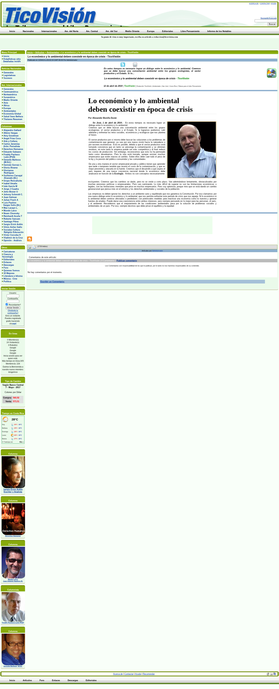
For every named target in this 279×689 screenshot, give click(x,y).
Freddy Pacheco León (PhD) (11, 155)
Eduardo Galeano (12, 152)
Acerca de (253, 3)
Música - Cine (10, 279)
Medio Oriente (11, 100)
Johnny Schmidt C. (13, 194)
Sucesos (8, 78)
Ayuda (273, 3)
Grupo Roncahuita (13, 181)
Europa (7, 108)
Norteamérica (10, 94)
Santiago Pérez (11, 221)
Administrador (157, 251)
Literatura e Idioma (13, 276)
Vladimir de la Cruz (13, 238)
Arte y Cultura (10, 141)
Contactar (265, 3)
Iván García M (10, 186)
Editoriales (9, 259)
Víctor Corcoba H (12, 235)
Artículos (39, 52)
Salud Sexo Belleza (13, 116)
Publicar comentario (127, 260)
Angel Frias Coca (12, 138)
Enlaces (7, 262)
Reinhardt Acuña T (13, 216)
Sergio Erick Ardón (13, 224)
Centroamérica (11, 92)
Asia (6, 103)
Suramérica (9, 97)
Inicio (6, 56)
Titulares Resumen (13, 119)
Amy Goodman (11, 135)
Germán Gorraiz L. (13, 165)
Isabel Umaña (10, 183)
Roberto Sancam (12, 219)
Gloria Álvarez (11, 167)
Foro (6, 268)
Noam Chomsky (11, 213)
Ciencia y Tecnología (7, 255)
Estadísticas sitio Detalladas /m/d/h (11, 60)
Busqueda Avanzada (269, 18)
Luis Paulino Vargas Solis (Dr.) (11, 203)
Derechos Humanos (13, 149)
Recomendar (149, 674)
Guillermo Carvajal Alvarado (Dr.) (12, 176)
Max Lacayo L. (11, 208)
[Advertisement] (67, 44)
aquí (14, 324)
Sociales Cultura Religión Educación (13, 231)
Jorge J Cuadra (11, 189)
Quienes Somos (12, 270)
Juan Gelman (10, 197)
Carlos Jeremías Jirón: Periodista (11, 145)
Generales (9, 72)
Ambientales (10, 111)
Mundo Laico (10, 210)
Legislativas (10, 75)
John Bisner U (11, 191)
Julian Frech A (11, 200)
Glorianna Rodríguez (8, 171)
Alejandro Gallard (12, 130)
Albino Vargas (11, 133)
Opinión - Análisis (13, 240)
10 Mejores (9, 273)
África (6, 105)
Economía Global (12, 114)
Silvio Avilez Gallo (13, 227)
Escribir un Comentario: (53, 281)
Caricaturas (9, 251)
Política (7, 281)
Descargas (9, 265)
